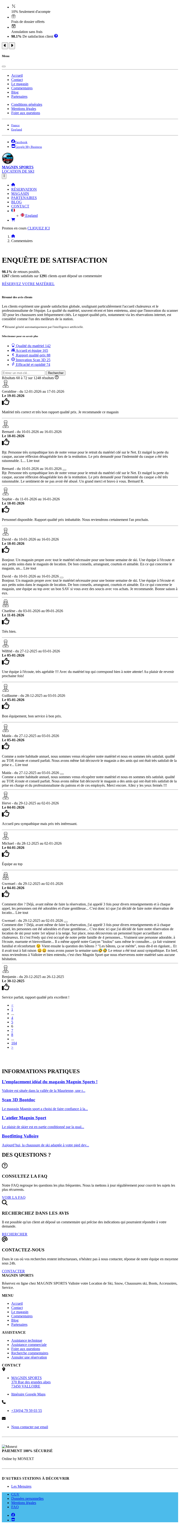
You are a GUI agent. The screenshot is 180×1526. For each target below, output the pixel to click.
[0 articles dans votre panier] (13, 220)
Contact (17, 80)
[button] (13, 211)
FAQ (15, 1507)
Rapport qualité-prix (32, 355)
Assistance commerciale (29, 1345)
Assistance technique (26, 1340)
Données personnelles (27, 1499)
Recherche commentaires (29, 1353)
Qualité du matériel (33, 346)
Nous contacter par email (29, 1427)
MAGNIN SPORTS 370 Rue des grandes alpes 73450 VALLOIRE (31, 1382)
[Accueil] (13, 185)
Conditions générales (26, 104)
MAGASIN (20, 194)
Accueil (17, 75)
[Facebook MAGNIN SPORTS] (13, 1515)
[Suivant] (12, 45)
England (31, 216)
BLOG (16, 202)
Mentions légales (23, 109)
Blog (15, 92)
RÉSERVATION (24, 189)
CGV (15, 1494)
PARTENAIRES (24, 198)
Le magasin (19, 84)
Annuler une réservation (29, 1357)
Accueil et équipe (31, 350)
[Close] (4, 66)
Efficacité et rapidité (32, 365)
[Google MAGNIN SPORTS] (13, 1520)
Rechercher (56, 373)
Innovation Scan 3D (32, 360)
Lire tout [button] (33, 461)
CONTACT (20, 206)
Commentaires (22, 88)
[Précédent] (5, 45)
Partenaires (19, 96)
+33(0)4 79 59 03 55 (26, 1411)
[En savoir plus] (56, 36)
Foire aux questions (25, 113)
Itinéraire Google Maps (28, 1394)
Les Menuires (21, 1486)
